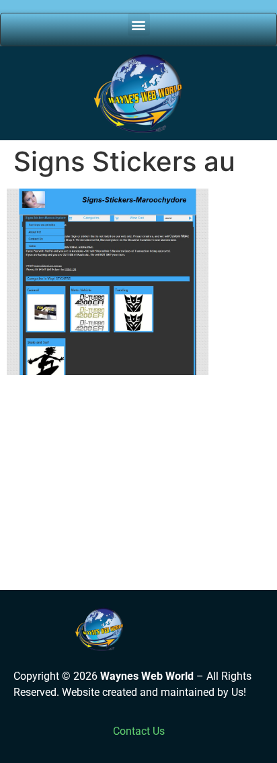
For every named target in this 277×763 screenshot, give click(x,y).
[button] (139, 24)
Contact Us (139, 731)
